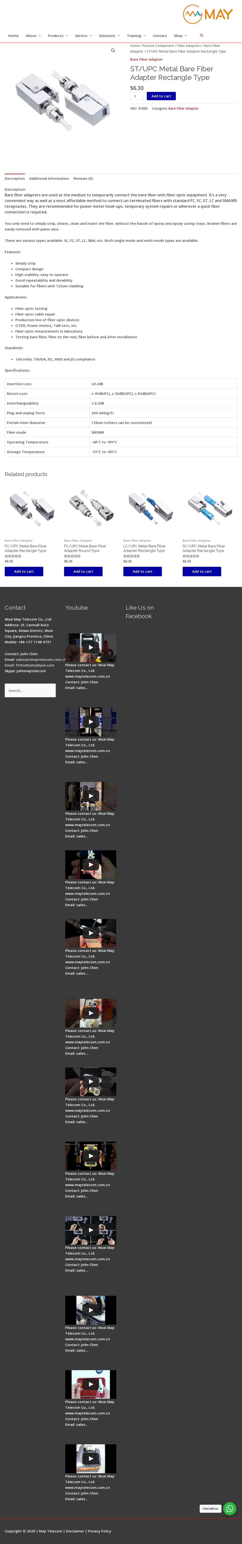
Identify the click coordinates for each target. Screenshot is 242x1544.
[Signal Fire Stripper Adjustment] (90, 1081)
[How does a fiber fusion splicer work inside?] (90, 721)
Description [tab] (15, 178)
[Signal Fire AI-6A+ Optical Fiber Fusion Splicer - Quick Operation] (90, 1013)
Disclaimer (75, 1531)
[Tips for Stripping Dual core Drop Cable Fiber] (90, 933)
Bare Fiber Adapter (146, 59)
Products (56, 35)
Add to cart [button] (24, 571)
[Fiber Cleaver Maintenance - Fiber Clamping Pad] (90, 796)
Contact (160, 35)
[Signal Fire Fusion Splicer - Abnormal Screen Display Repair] (90, 1458)
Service (81, 35)
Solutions (107, 35)
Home (13, 35)
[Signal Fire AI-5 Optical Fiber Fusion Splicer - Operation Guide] (90, 647)
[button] (113, 50)
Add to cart (161, 96)
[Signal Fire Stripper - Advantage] (90, 864)
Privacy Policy (99, 1531)
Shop (178, 35)
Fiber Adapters (189, 45)
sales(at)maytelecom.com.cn (41, 659)
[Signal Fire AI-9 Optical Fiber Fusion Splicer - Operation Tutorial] (90, 1384)
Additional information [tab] (49, 178)
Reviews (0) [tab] (83, 178)
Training (134, 35)
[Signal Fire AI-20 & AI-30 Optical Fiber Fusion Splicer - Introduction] (90, 1230)
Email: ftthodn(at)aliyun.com (29, 665)
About (31, 35)
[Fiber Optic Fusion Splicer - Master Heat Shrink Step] (90, 1156)
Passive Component (158, 45)
